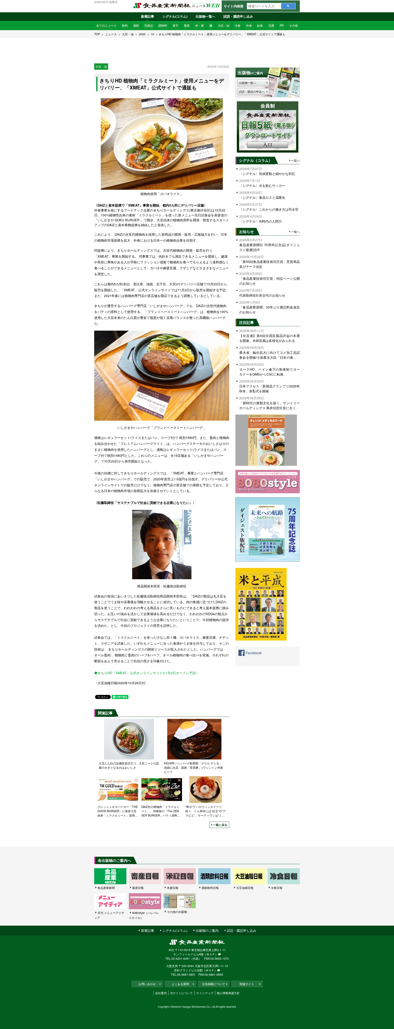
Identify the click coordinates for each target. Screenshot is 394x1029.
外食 (249, 25)
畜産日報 (138, 888)
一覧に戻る (220, 825)
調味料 (162, 25)
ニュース (111, 34)
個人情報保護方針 (228, 993)
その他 (293, 25)
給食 (260, 25)
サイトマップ (204, 993)
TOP (97, 34)
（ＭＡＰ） (211, 954)
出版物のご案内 (207, 930)
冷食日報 (276, 888)
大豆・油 (223, 25)
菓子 (175, 25)
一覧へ (295, 160)
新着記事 (147, 16)
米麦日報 (172, 888)
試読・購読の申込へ (252, 91)
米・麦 (199, 25)
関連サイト (247, 984)
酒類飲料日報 (210, 888)
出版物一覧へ (205, 16)
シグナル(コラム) (174, 16)
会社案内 (161, 993)
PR (282, 25)
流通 (271, 25)
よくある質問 (180, 984)
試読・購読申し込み (238, 16)
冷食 (238, 25)
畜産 (187, 25)
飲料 (125, 25)
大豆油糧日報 (244, 888)
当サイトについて (181, 993)
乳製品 (148, 25)
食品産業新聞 (106, 888)
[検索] (288, 6)
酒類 (136, 25)
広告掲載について (213, 984)
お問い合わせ (147, 984)
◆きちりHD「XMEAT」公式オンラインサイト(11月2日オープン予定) (145, 672)
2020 (142, 34)
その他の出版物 (177, 912)
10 (152, 34)
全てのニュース (106, 25)
